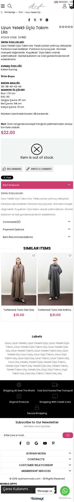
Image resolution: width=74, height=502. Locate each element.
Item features (11, 185)
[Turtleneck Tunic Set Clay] (19, 279)
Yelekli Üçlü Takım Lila (19, 366)
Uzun (8, 343)
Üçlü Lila (30, 373)
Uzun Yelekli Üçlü (38, 343)
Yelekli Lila (34, 369)
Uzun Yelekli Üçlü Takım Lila (30, 347)
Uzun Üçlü (27, 354)
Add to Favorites (33, 256)
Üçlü (43, 369)
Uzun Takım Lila (59, 358)
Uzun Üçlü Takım (44, 354)
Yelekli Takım (60, 366)
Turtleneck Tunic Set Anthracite (55, 310)
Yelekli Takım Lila (17, 369)
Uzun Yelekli (19, 343)
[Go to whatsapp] (65, 491)
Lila (59, 373)
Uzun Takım (42, 358)
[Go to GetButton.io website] (65, 498)
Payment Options (13, 229)
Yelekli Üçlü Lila (42, 366)
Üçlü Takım (54, 369)
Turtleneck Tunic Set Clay (19, 310)
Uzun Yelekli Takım (22, 350)
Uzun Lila (13, 362)
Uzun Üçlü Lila (26, 358)
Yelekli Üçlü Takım (54, 362)
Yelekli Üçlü (36, 362)
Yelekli (24, 362)
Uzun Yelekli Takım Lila (47, 350)
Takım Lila (50, 373)
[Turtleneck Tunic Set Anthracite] (55, 279)
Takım (39, 373)
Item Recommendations (18, 237)
